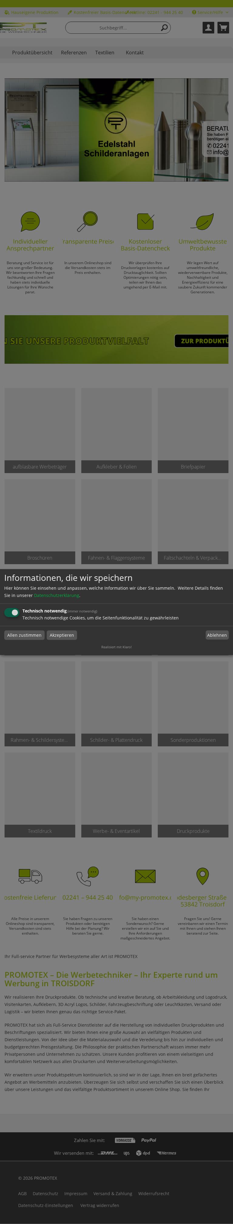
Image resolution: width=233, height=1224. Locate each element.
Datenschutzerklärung (56, 595)
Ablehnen (217, 635)
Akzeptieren (62, 635)
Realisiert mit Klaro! (116, 647)
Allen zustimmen (24, 635)
